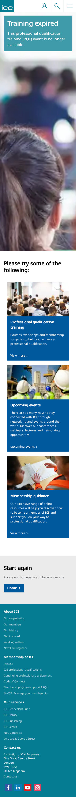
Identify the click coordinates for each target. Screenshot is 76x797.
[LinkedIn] (18, 787)
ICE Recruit (10, 727)
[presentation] (38, 321)
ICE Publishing (13, 721)
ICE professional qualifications (23, 669)
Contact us (10, 776)
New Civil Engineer (15, 648)
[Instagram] (37, 787)
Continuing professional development (28, 675)
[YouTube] (27, 787)
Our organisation (14, 618)
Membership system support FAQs (26, 687)
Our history (11, 630)
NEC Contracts (13, 733)
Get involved (12, 636)
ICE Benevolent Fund (17, 709)
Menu (69, 6)
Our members (12, 624)
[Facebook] (8, 787)
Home (12, 588)
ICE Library (10, 715)
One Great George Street (19, 738)
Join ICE (8, 664)
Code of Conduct (14, 681)
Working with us (14, 642)
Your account (44, 6)
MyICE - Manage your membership (26, 693)
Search (57, 6)
